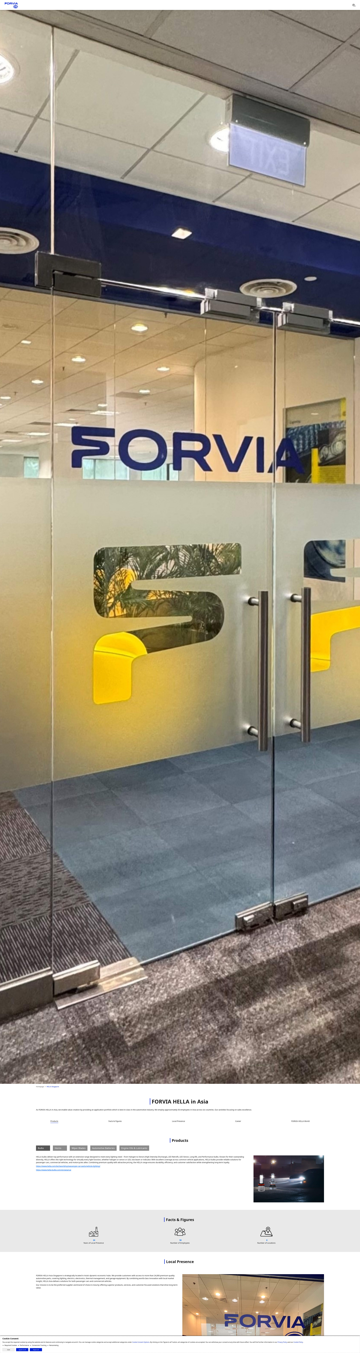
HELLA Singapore (53, 1086)
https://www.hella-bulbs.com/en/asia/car (53, 1170)
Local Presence (178, 1121)
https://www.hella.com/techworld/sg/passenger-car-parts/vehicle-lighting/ (68, 1166)
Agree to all (22, 1350)
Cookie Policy (298, 1342)
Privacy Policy (282, 1342)
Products (54, 1121)
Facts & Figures (115, 1121)
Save (8, 1350)
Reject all (36, 1350)
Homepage (40, 1086)
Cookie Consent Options (140, 1342)
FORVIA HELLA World (300, 1121)
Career (238, 1121)
